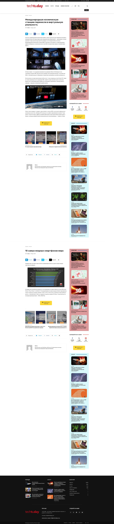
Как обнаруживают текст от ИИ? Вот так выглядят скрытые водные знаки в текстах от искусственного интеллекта (78, 170)
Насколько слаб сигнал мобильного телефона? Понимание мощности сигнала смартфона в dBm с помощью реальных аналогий (78, 187)
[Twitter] (84, 1)
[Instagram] (83, 1)
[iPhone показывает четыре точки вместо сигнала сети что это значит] (28, 490)
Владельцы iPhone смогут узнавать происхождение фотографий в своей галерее (30, 138)
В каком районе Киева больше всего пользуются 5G (78, 66)
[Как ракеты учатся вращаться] (79, 229)
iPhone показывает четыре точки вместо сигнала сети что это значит (37, 489)
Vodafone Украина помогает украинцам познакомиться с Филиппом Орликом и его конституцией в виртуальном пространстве (78, 34)
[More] (58, 34)
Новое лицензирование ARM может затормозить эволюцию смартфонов (40, 138)
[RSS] (73, 512)
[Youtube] (88, 1)
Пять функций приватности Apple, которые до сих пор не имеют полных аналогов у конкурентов (79, 221)
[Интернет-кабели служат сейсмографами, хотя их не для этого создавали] (79, 146)
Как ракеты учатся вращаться (78, 235)
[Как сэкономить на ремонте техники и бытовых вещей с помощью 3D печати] (28, 496)
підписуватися (86, 106)
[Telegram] (76, 512)
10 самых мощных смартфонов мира (33, 146)
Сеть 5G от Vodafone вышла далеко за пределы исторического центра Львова (78, 51)
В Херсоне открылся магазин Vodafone (58, 146)
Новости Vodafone (74, 48)
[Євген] (26, 28)
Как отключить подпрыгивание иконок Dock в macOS (38, 483)
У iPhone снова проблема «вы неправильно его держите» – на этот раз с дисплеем (62, 138)
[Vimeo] (86, 1)
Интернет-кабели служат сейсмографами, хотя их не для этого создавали (78, 154)
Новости (30, 15)
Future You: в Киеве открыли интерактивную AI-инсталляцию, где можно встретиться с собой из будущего (78, 96)
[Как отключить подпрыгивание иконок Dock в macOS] (28, 484)
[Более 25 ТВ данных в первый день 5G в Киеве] (79, 73)
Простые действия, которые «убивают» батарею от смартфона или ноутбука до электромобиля (77, 138)
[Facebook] (81, 1)
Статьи (72, 151)
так (72, 106)
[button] (87, 6)
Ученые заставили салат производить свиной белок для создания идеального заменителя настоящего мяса (79, 205)
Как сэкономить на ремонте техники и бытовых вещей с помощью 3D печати (37, 495)
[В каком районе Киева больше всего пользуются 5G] (79, 59)
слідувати (79, 106)
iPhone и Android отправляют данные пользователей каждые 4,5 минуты (51, 137)
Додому (26, 15)
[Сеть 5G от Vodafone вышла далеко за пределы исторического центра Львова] (79, 43)
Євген (28, 27)
